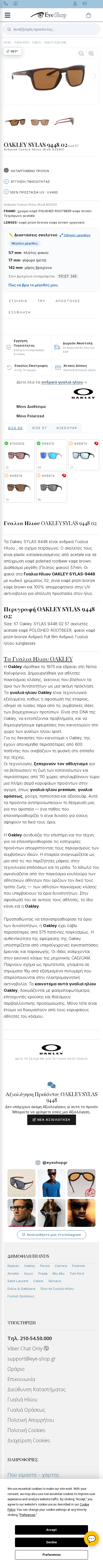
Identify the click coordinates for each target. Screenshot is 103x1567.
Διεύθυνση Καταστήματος (37, 1389)
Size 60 (15, 428)
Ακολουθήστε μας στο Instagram (54, 1235)
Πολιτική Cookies (26, 1430)
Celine (38, 1281)
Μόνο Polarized (30, 416)
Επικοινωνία (21, 1379)
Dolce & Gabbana (21, 1289)
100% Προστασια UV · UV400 (33, 192)
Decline (51, 1542)
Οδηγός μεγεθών (77, 235)
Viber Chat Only (26, 1348)
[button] (94, 75)
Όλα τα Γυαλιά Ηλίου (57, 1289)
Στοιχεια (18, 301)
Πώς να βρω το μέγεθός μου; (33, 285)
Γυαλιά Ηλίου (23, 1399)
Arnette (13, 1273)
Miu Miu (58, 1273)
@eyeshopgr (55, 1162)
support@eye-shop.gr (32, 1358)
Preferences (51, 1555)
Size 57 (39, 428)
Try (42, 301)
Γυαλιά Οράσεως (21, 1296)
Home (7, 42)
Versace (54, 1281)
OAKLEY (36, 42)
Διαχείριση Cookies (29, 1440)
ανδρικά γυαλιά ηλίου (62, 382)
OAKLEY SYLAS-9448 (55, 42)
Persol (45, 1266)
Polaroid (78, 1266)
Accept (51, 1530)
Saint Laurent (18, 1281)
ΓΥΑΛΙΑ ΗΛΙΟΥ (22, 42)
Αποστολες (68, 301)
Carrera (61, 1266)
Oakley (29, 1266)
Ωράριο (16, 1369)
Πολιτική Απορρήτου (31, 1420)
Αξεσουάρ (67, 428)
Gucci (28, 1273)
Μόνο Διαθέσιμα (31, 407)
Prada (43, 1273)
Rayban (13, 1266)
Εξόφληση (20, 312)
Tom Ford (77, 1273)
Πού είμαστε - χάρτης (33, 1475)
